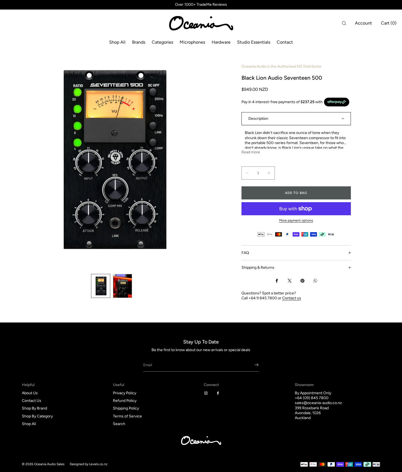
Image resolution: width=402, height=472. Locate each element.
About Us (30, 393)
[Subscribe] (252, 364)
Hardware (221, 42)
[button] (344, 23)
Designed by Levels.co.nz (88, 464)
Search (119, 424)
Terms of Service (127, 416)
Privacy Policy (124, 393)
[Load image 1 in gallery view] (100, 286)
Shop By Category (37, 416)
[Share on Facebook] (277, 281)
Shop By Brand (34, 408)
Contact (285, 42)
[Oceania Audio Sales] (201, 23)
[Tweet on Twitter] (290, 281)
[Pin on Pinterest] (302, 281)
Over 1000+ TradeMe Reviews (201, 4)
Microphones (192, 42)
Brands (138, 42)
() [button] (389, 23)
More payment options (296, 220)
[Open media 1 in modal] (111, 159)
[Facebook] (219, 393)
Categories (162, 42)
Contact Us (31, 400)
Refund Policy (124, 400)
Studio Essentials (253, 42)
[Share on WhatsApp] (315, 281)
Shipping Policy (126, 408)
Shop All (117, 42)
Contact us (291, 298)
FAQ (245, 252)
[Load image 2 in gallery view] (122, 286)
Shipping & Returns (257, 267)
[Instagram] (207, 393)
